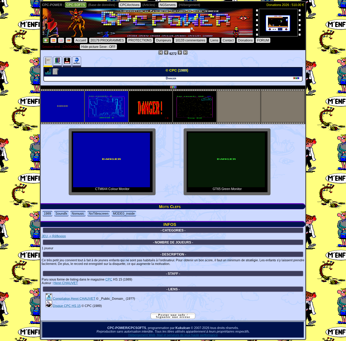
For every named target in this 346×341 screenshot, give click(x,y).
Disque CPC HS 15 (67, 306)
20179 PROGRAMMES (107, 40)
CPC (108, 279)
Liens (214, 40)
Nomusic (78, 213)
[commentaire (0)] (76, 61)
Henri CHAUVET (65, 283)
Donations (245, 40)
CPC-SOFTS (75, 5)
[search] (192, 29)
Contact (228, 40)
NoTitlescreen (99, 213)
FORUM (263, 40)
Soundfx (61, 213)
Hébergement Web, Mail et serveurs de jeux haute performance (173, 335)
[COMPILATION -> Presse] (49, 306)
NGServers (168, 5)
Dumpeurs (163, 40)
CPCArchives (129, 5)
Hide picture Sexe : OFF (98, 46)
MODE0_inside (124, 213)
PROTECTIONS (140, 40)
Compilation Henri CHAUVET (74, 298)
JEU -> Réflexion (54, 236)
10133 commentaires (190, 40)
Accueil (80, 40)
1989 (47, 213)
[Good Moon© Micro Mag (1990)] (278, 35)
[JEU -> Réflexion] (48, 73)
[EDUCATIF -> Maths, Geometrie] (49, 298)
